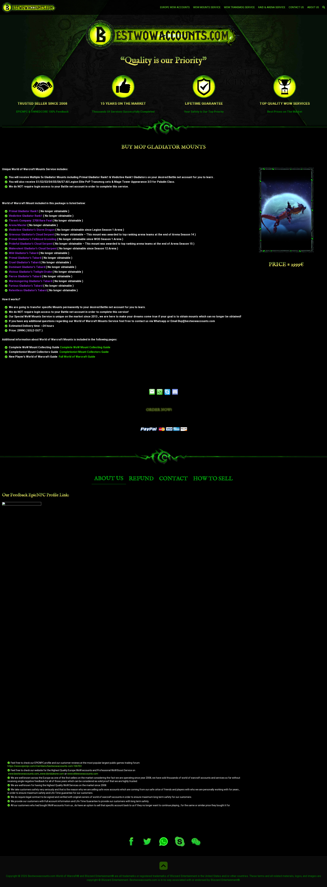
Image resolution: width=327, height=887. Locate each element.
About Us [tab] (108, 478)
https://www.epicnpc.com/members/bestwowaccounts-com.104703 (44, 766)
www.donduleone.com (52, 773)
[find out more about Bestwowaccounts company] (163, 35)
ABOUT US (313, 7)
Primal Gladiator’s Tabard (25, 257)
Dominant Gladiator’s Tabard (27, 267)
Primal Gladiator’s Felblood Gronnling (33, 239)
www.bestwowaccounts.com (23, 773)
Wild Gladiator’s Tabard (24, 253)
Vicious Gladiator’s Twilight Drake (31, 271)
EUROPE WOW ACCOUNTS (175, 7)
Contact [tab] (173, 478)
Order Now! (159, 409)
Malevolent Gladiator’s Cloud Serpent (33, 248)
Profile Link (57, 495)
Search (254, 24)
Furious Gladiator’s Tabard (26, 285)
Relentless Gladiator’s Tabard (28, 290)
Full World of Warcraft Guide (77, 356)
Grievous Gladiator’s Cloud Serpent (32, 234)
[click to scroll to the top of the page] (163, 866)
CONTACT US (296, 7)
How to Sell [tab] (213, 478)
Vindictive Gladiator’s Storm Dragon (32, 229)
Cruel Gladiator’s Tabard (25, 262)
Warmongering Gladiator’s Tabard (31, 281)
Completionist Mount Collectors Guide (84, 352)
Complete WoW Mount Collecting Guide (85, 347)
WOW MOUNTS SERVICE (207, 7)
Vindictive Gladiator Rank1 (26, 215)
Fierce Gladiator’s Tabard (25, 276)
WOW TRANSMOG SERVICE (239, 7)
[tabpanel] (163, 649)
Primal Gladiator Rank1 (24, 211)
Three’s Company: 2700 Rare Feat (31, 220)
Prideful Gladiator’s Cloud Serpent (31, 243)
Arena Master (18, 225)
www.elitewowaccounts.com (82, 773)
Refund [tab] (141, 478)
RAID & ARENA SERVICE (271, 7)
